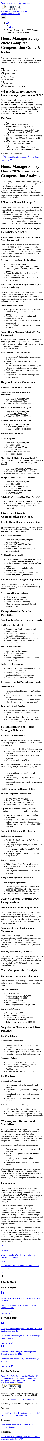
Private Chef (24, 1380)
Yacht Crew (10, 11)
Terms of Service (29, 1437)
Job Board (14, 1415)
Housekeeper (18, 1383)
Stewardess (14, 1378)
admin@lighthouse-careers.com (22, 1399)
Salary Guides (23, 1415)
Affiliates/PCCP (16, 1439)
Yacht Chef (22, 1378)
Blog (11, 27)
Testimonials (11, 1427)
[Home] (7, 23)
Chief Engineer (30, 1376)
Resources (10, 14)
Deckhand (20, 1376)
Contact (17, 14)
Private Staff (20, 11)
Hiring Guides (10, 1425)
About (3, 11)
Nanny (10, 1383)
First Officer (11, 1376)
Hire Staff (5, 1413)
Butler (29, 1378)
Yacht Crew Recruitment (18, 1413)
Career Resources (22, 1425)
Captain (4, 1376)
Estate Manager (14, 1380)
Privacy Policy (17, 1437)
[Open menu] (3, 17)
